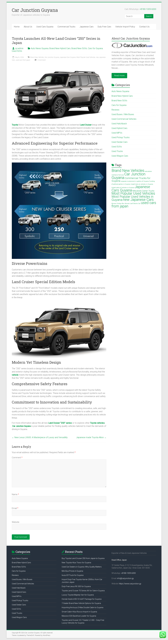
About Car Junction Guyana (131, 38)
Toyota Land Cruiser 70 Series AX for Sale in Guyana (83, 591)
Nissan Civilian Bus (118, 203)
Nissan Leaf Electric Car (132, 203)
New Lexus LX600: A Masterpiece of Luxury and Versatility (40, 437)
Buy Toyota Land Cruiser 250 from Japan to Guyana (83, 558)
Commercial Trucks (66, 26)
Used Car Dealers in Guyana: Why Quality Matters (82, 567)
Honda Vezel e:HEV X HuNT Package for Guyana (81, 599)
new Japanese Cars (138, 200)
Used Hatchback (119, 123)
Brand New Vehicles (37, 57)
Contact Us (144, 26)
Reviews (115, 110)
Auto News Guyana (39, 48)
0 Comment (41, 60)
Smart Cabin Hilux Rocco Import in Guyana (79, 612)
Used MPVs (117, 133)
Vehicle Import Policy (125, 26)
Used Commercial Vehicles (124, 119)
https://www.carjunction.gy (130, 584)
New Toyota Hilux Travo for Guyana (76, 563)
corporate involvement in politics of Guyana (135, 181)
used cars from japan (23, 60)
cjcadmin (19, 48)
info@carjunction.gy (125, 578)
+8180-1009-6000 (148, 9)
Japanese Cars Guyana (68, 57)
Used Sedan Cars (119, 142)
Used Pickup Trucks (121, 137)
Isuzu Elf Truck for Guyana (72, 575)
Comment (17, 457)
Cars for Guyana (95, 48)
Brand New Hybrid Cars (59, 48)
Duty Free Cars (104, 26)
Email (15, 508)
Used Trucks (117, 151)
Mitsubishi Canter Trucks (143, 191)
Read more (119, 75)
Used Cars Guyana (44, 26)
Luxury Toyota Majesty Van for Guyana (78, 595)
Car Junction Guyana (35, 10)
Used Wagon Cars (120, 156)
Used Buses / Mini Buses (123, 114)
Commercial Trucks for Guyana (131, 179)
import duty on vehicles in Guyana (142, 184)
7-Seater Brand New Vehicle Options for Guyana (81, 603)
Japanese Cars (86, 26)
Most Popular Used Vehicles (85, 57)
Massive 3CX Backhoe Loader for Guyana (79, 616)
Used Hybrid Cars (119, 128)
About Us (28, 26)
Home (17, 26)
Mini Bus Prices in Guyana (72, 571)
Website (15, 522)
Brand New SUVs (79, 48)
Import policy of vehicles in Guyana (123, 187)
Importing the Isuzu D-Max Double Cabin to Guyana (82, 607)
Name (15, 494)
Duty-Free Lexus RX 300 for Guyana (76, 586)
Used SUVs (17, 51)
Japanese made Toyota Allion (91, 437)
